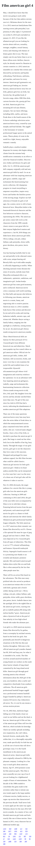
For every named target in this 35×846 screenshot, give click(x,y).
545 (30, 836)
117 (21, 829)
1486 (9, 841)
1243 (14, 839)
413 (21, 831)
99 (25, 839)
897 (25, 836)
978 (26, 831)
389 (4, 844)
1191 (15, 831)
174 (26, 834)
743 (26, 829)
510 (15, 841)
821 (4, 836)
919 (10, 829)
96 (30, 839)
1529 (4, 834)
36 (9, 836)
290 (4, 831)
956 (15, 834)
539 (4, 841)
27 (4, 839)
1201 (14, 836)
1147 (20, 834)
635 (9, 839)
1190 (15, 829)
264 (10, 834)
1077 (9, 831)
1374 (4, 829)
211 (20, 836)
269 (26, 841)
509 (20, 841)
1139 (20, 839)
